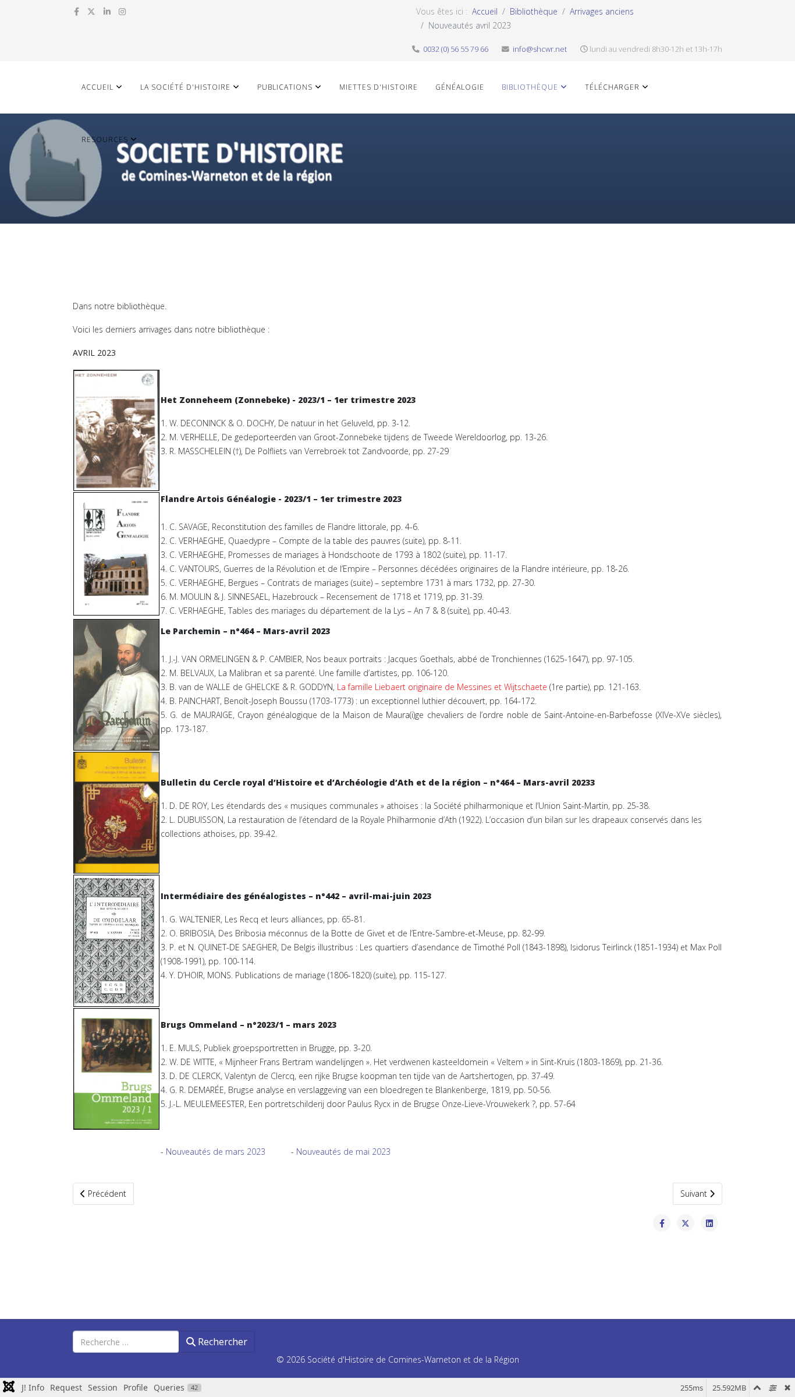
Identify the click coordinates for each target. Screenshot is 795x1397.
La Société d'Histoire (185, 87)
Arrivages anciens (602, 11)
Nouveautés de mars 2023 (217, 1151)
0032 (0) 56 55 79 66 (455, 49)
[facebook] (76, 11)
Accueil (485, 11)
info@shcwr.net (540, 49)
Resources (104, 139)
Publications (285, 87)
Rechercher (221, 1341)
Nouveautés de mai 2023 (343, 1151)
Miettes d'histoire (378, 87)
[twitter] (91, 11)
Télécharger (612, 87)
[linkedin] (107, 11)
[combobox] (126, 1342)
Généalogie (459, 87)
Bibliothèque (534, 11)
